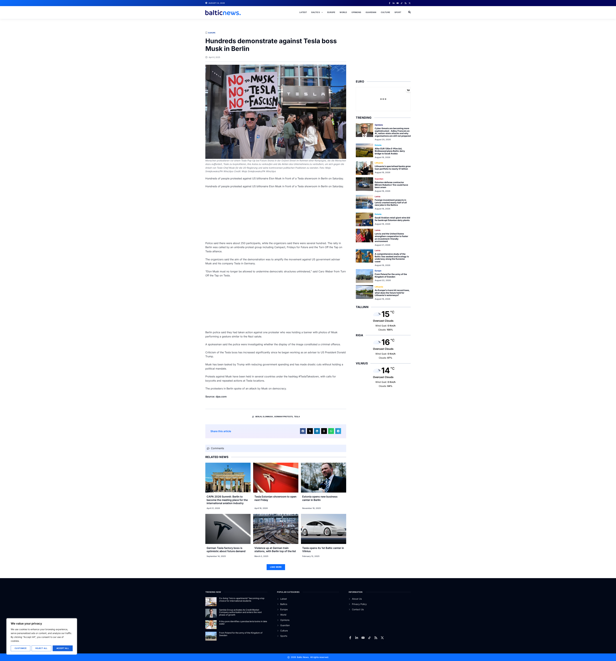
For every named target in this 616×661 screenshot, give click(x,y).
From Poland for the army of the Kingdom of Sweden (391, 275)
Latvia (377, 196)
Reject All (41, 648)
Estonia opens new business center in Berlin (320, 498)
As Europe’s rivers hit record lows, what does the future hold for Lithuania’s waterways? (392, 292)
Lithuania (379, 163)
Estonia (378, 145)
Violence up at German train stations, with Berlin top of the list (275, 549)
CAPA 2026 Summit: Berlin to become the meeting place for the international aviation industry (227, 500)
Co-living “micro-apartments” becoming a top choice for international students (241, 599)
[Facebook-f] (390, 3)
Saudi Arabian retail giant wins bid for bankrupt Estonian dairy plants (392, 218)
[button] (303, 431)
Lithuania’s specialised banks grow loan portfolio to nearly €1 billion (393, 167)
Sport (397, 12)
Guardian (371, 12)
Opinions (356, 12)
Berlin (258, 416)
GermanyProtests (283, 416)
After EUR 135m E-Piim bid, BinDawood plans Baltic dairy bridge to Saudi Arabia (390, 151)
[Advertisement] (275, 214)
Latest (303, 12)
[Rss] (406, 3)
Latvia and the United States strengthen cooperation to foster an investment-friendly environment (391, 237)
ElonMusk (268, 416)
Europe (331, 12)
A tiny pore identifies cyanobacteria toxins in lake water (243, 622)
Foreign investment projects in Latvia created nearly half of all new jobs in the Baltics (391, 202)
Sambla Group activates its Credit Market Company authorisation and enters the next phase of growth (240, 612)
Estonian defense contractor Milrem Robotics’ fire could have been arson (391, 185)
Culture (385, 12)
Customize (20, 648)
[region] (41, 636)
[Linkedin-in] (394, 3)
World (343, 12)
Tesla (297, 416)
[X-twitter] (410, 3)
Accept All (62, 648)
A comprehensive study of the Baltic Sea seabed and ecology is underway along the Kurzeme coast (392, 258)
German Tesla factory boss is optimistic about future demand (226, 549)
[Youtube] (398, 3)
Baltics (315, 12)
